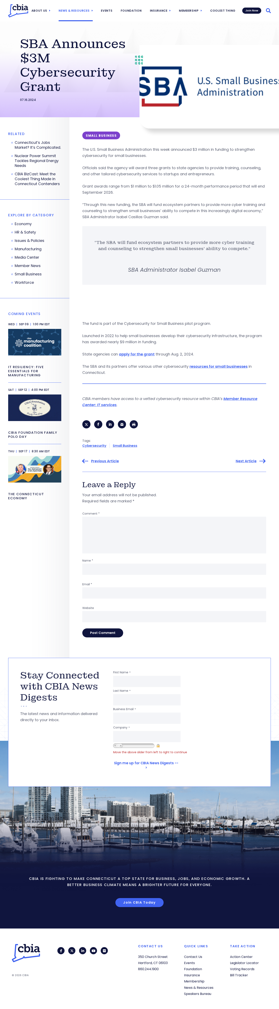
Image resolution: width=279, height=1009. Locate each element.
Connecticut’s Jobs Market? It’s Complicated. (38, 145)
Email (87, 584)
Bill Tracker (239, 975)
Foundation (131, 11)
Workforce (24, 282)
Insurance (158, 11)
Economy (23, 223)
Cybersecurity (94, 445)
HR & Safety (25, 232)
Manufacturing (28, 249)
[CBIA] (18, 10)
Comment (91, 514)
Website (88, 608)
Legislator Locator (244, 963)
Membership (189, 11)
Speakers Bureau (197, 993)
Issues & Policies (29, 240)
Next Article (246, 461)
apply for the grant (137, 354)
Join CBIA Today (139, 902)
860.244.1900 (148, 969)
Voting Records (242, 969)
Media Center (27, 257)
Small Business (125, 445)
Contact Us (193, 956)
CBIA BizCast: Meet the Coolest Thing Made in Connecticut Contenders (37, 179)
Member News (28, 265)
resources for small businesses (219, 366)
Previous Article (105, 461)
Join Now (251, 10)
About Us (39, 11)
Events (106, 11)
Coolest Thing (222, 11)
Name (87, 561)
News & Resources (74, 11)
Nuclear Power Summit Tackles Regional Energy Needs (37, 160)
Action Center (241, 956)
